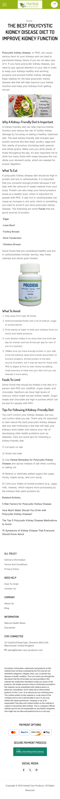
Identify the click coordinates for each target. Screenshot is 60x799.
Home (29, 21)
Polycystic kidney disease (16, 52)
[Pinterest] (36, 770)
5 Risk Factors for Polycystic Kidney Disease (26, 503)
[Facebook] (23, 770)
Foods (42, 208)
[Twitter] (30, 770)
